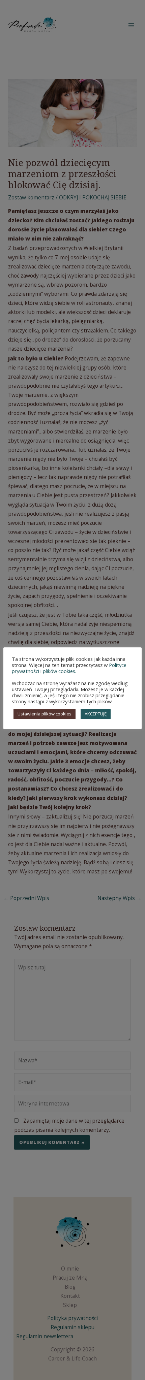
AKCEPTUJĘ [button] (96, 714)
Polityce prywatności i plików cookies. (69, 668)
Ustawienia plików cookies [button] (44, 714)
